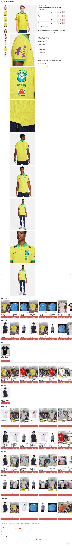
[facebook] (15, 528)
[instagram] (18, 528)
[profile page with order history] (70, 1)
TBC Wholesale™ (10, 1)
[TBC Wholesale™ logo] (4, 1)
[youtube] (20, 528)
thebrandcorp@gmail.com (5, 536)
